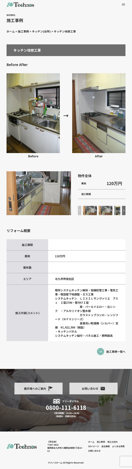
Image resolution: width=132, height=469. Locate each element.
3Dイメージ (93, 446)
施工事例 (101, 441)
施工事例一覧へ (115, 351)
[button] (123, 210)
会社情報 (105, 446)
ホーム (91, 441)
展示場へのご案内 (35, 388)
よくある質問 (118, 446)
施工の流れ (112, 441)
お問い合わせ (90, 388)
